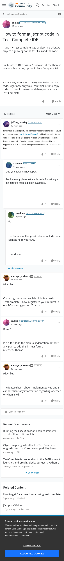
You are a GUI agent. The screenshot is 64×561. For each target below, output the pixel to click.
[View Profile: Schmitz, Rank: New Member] (9, 165)
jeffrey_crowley (19, 122)
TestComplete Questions (16, 14)
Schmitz (17, 163)
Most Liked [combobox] (53, 113)
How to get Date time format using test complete (32, 494)
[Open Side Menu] (4, 5)
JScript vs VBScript (13, 505)
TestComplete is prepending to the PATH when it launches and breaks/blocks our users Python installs (31, 461)
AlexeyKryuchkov (20, 276)
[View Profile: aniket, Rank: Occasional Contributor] (6, 24)
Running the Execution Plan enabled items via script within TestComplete (30, 432)
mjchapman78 (25, 466)
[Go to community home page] (20, 5)
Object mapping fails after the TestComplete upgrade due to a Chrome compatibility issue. (30, 447)
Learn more (25, 535)
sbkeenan (24, 509)
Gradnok (20, 213)
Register (46, 5)
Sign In (56, 5)
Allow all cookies (32, 554)
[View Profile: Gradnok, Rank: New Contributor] (11, 215)
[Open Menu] (59, 14)
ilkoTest (21, 438)
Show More (17, 268)
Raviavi (21, 498)
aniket (15, 22)
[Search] (37, 5)
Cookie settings (32, 545)
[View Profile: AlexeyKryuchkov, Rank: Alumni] (6, 278)
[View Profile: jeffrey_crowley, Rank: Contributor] (6, 124)
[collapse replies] (32, 119)
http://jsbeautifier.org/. (28, 134)
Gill (18, 452)
